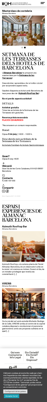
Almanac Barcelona (9, 13)
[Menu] (42, 3)
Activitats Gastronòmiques (32, 145)
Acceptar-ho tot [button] (11, 396)
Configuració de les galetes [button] (15, 391)
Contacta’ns (15, 354)
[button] (22, 47)
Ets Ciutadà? (32, 352)
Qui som (15, 352)
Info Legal (15, 357)
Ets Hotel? (32, 354)
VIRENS (6, 283)
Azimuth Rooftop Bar (14, 226)
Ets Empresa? (31, 358)
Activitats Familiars (10, 145)
